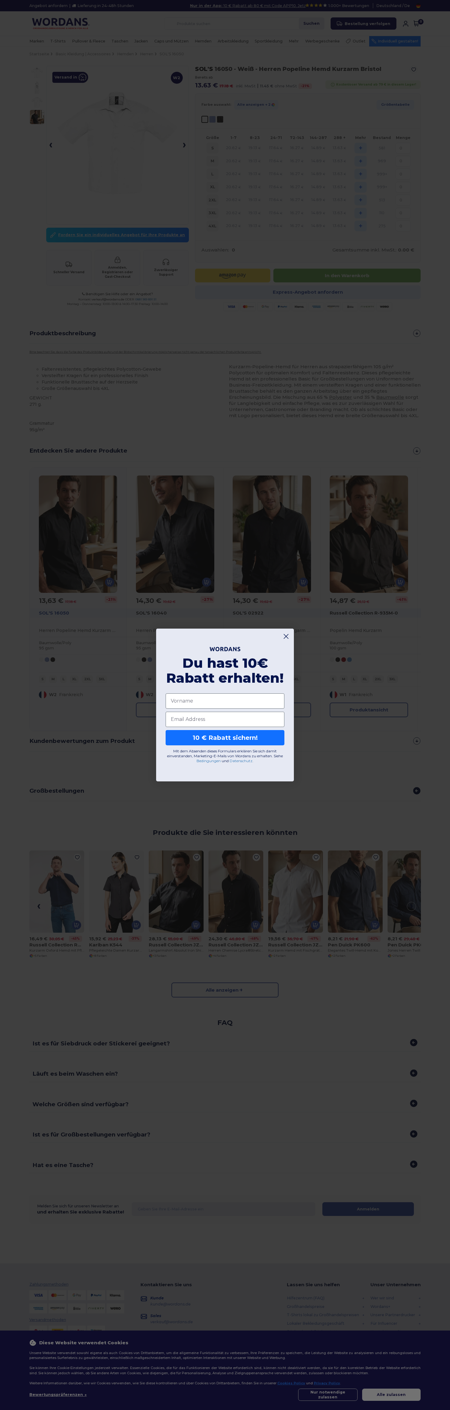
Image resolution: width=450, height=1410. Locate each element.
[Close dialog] (286, 636)
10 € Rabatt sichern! (225, 737)
